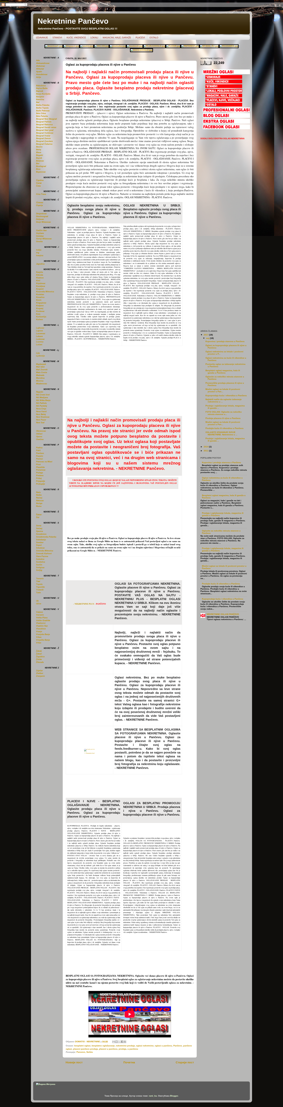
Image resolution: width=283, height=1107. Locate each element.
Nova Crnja (41, 409)
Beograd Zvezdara (44, 141)
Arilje (38, 77)
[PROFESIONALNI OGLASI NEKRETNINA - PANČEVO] (226, 111)
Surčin (39, 565)
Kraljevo (40, 306)
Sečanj (39, 528)
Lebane (39, 336)
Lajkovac (40, 328)
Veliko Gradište (43, 620)
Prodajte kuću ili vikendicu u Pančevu (224, 428)
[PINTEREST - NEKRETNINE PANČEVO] (190, 46)
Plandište (40, 467)
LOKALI (94, 37)
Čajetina (39, 180)
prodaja (122, 1049)
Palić (38, 450)
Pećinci (39, 459)
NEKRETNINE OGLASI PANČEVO (223, 614)
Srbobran (40, 548)
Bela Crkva (41, 113)
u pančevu (132, 1049)
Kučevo (39, 319)
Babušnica (41, 85)
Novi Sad (40, 422)
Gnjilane (40, 233)
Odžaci (39, 434)
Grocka (39, 241)
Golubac (40, 236)
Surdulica (40, 562)
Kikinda (39, 275)
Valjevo (39, 612)
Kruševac (40, 311)
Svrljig (39, 570)
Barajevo (40, 97)
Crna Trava (41, 194)
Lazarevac (40, 333)
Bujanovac (41, 172)
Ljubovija (40, 356)
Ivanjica (39, 255)
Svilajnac (40, 567)
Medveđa (40, 375)
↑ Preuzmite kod (89, 753)
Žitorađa (40, 662)
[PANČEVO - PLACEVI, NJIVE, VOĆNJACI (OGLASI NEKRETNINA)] (223, 101)
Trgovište (40, 587)
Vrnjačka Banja (43, 640)
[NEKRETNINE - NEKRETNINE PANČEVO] (87, 46)
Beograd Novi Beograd (46, 119)
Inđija (38, 250)
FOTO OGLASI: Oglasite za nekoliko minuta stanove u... (223, 413)
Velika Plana (41, 618)
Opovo (39, 436)
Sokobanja (41, 540)
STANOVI (57, 37)
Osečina (39, 439)
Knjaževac (40, 283)
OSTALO (153, 37)
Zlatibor (39, 673)
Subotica (40, 559)
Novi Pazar (41, 420)
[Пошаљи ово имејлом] (113, 1041)
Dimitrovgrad (42, 216)
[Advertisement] (129, 569)
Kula (38, 314)
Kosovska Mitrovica (45, 292)
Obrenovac (41, 431)
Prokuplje (40, 484)
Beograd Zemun (43, 138)
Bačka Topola (42, 108)
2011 (206, 451)
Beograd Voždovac (44, 133)
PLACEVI (140, 37)
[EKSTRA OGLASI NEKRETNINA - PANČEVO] (226, 123)
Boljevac (40, 161)
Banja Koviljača (43, 94)
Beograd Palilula (43, 122)
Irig (37, 253)
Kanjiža (39, 272)
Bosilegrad (41, 166)
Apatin (39, 71)
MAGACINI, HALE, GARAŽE (117, 37)
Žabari (39, 654)
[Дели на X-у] (119, 1041)
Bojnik (39, 158)
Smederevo (41, 534)
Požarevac (41, 470)
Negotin (39, 392)
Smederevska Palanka (46, 537)
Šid (37, 517)
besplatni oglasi (82, 1046)
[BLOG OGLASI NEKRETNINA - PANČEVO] (226, 117)
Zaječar (39, 670)
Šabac (39, 514)
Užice (38, 604)
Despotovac (41, 213)
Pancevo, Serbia (84, 1052)
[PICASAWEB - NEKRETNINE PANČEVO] (229, 46)
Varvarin (40, 615)
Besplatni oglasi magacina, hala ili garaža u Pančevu (222, 371)
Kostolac (40, 294)
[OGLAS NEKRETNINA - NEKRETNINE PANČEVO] (101, 46)
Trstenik (39, 590)
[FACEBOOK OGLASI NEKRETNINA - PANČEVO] (226, 128)
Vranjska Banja (43, 634)
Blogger (174, 1096)
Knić (38, 280)
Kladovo (40, 278)
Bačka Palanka (42, 105)
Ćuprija (39, 205)
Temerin (40, 578)
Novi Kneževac (43, 417)
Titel (38, 581)
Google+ (4, 1)
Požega (39, 473)
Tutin (38, 592)
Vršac (38, 643)
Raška (39, 495)
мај (208, 338)
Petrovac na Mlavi (44, 462)
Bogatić (39, 155)
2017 (206, 335)
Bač (38, 102)
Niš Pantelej (41, 406)
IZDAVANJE (42, 37)
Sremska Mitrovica (44, 551)
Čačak (39, 183)
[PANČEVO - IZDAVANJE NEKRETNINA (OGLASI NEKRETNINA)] (223, 78)
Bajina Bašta (41, 88)
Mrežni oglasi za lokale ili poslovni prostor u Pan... (222, 390)
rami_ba (153, 1096)
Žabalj (39, 651)
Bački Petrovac (43, 111)
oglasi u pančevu (163, 1046)
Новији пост (74, 1062)
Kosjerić (40, 289)
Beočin (39, 147)
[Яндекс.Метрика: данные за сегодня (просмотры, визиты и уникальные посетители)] (45, 1084)
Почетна (129, 1062)
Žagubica (40, 656)
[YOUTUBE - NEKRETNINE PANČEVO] (117, 46)
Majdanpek (41, 364)
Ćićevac (39, 202)
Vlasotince (41, 629)
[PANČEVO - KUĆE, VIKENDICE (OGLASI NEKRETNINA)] (223, 82)
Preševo (39, 475)
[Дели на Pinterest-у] (124, 1041)
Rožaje (39, 503)
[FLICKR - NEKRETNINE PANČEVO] (173, 46)
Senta (38, 526)
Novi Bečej (41, 414)
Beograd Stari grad (44, 130)
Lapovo (39, 331)
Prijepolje (40, 481)
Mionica (39, 381)
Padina (39, 448)
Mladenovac (41, 384)
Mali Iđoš (40, 367)
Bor (37, 163)
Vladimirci (41, 623)
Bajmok (39, 91)
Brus (38, 169)
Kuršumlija (41, 317)
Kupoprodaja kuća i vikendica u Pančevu (226, 395)
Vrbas (38, 637)
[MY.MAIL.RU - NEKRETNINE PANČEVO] (209, 46)
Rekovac (40, 500)
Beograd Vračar (43, 136)
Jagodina (40, 264)
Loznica (39, 342)
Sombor (39, 542)
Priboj (39, 478)
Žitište (39, 659)
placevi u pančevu (108, 1049)
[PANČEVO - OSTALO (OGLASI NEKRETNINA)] (223, 105)
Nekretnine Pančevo (73, 21)
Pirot (38, 464)
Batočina (40, 99)
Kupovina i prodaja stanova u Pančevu (225, 341)
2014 (206, 447)
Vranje (39, 631)
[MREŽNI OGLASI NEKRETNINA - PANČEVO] (226, 73)
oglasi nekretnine (145, 1046)
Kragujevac (41, 303)
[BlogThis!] (116, 1041)
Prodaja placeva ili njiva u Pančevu (223, 418)
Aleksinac (40, 66)
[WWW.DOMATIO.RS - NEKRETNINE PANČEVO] (54, 46)
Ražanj (39, 498)
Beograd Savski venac (46, 127)
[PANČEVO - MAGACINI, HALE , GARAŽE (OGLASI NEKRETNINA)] (223, 96)
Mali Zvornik (41, 370)
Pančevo (177, 1046)
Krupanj (39, 308)
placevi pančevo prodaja (85, 1049)
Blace (38, 152)
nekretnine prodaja (125, 1046)
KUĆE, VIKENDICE (76, 37)
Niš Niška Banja (43, 400)
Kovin (38, 300)
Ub (37, 601)
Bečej (38, 149)
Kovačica (40, 297)
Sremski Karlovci (44, 553)
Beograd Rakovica (44, 124)
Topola (39, 584)
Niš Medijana (42, 397)
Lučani (39, 344)
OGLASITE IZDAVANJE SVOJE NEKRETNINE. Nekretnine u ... (221, 433)
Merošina (40, 378)
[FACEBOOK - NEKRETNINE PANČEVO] (134, 46)
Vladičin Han (42, 626)
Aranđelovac (41, 74)
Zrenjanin (40, 676)
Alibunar (40, 69)
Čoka (38, 186)
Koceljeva (40, 286)
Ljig (38, 353)
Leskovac (40, 339)
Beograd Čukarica (44, 144)
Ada (38, 60)
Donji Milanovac (43, 222)
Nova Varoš (41, 411)
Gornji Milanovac (44, 239)
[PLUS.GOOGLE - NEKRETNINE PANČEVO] (154, 46)
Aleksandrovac (43, 63)
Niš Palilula (41, 403)
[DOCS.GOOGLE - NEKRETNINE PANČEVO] (141, 50)
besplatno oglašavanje (103, 1046)
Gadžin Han (41, 230)
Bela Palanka (42, 116)
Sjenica (39, 531)
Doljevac (40, 219)
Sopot (39, 545)
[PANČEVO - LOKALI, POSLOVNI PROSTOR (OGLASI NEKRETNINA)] (223, 92)
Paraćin (39, 456)
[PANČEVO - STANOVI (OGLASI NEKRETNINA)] (223, 87)
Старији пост (185, 1062)
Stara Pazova (42, 556)
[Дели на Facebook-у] (122, 1041)
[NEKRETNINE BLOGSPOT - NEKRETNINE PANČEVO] (71, 46)
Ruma (38, 506)
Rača (38, 492)
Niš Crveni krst (43, 395)
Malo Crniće (41, 372)
